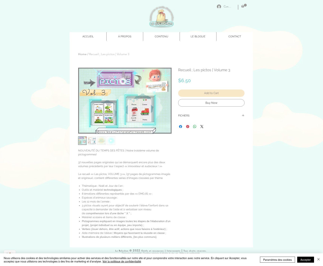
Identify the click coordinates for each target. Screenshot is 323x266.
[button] (244, 5)
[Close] (318, 259)
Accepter (305, 260)
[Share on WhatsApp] (195, 126)
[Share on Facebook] (180, 126)
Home (82, 54)
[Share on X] (202, 126)
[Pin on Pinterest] (187, 126)
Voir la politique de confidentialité (121, 261)
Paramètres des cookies (277, 260)
